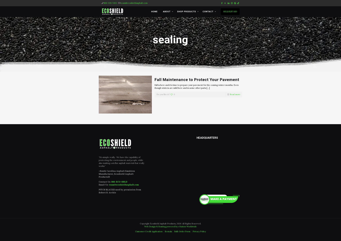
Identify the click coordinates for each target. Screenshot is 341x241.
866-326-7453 (110, 3)
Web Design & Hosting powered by (161, 226)
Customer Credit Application (149, 231)
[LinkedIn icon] (229, 3)
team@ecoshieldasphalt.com (134, 3)
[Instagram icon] (232, 3)
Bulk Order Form (182, 231)
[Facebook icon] (222, 3)
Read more (235, 94)
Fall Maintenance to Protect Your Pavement (197, 79)
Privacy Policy (199, 231)
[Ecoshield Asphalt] (112, 11)
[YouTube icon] (225, 3)
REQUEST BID (230, 11)
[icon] (235, 3)
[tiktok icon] (238, 3)
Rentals (168, 231)
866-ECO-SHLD (119, 182)
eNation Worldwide (187, 226)
